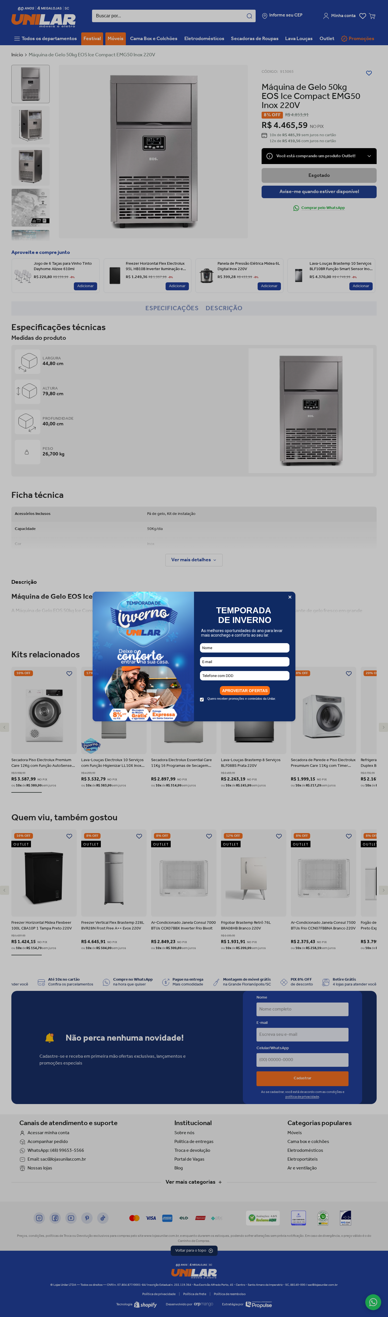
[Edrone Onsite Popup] (194, 658)
